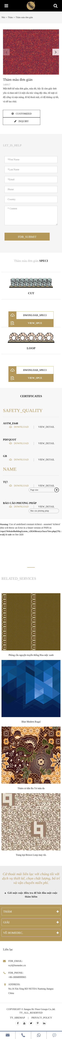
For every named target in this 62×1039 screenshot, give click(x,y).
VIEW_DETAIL (46, 427)
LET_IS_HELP (12, 145)
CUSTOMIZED (23, 113)
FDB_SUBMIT (27, 236)
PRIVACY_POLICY (41, 1017)
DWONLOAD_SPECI (34, 315)
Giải (6, 922)
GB (5, 456)
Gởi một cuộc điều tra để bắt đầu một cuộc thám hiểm (32, 894)
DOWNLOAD (21, 427)
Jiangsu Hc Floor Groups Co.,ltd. (39, 1009)
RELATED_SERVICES (19, 579)
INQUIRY (23, 121)
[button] (55, 52)
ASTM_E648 (10, 423)
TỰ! (5, 481)
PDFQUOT (9, 439)
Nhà (3, 17)
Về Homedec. (13, 932)
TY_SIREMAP (17, 1017)
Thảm (10, 17)
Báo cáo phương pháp (20, 503)
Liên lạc (8, 949)
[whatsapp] (38, 1035)
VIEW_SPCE (35, 323)
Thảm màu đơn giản (24, 17)
